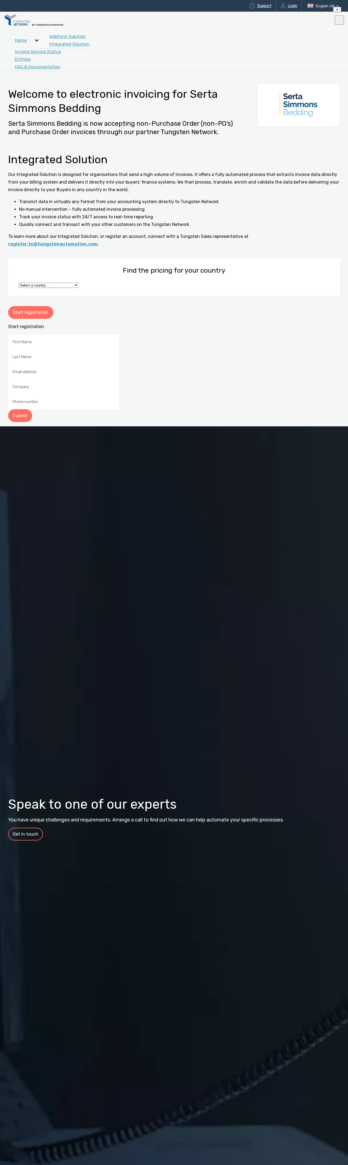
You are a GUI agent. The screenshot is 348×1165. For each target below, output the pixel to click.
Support (264, 6)
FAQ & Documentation (37, 67)
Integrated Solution (69, 44)
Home (21, 40)
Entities (23, 59)
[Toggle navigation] (339, 20)
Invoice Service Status (38, 51)
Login (292, 6)
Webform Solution (67, 36)
